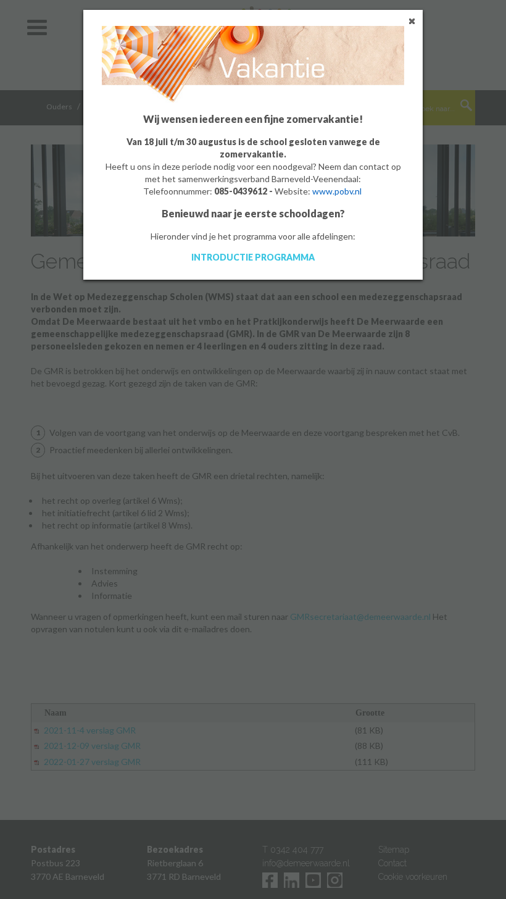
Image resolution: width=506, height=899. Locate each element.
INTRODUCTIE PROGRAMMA (253, 257)
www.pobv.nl (337, 191)
